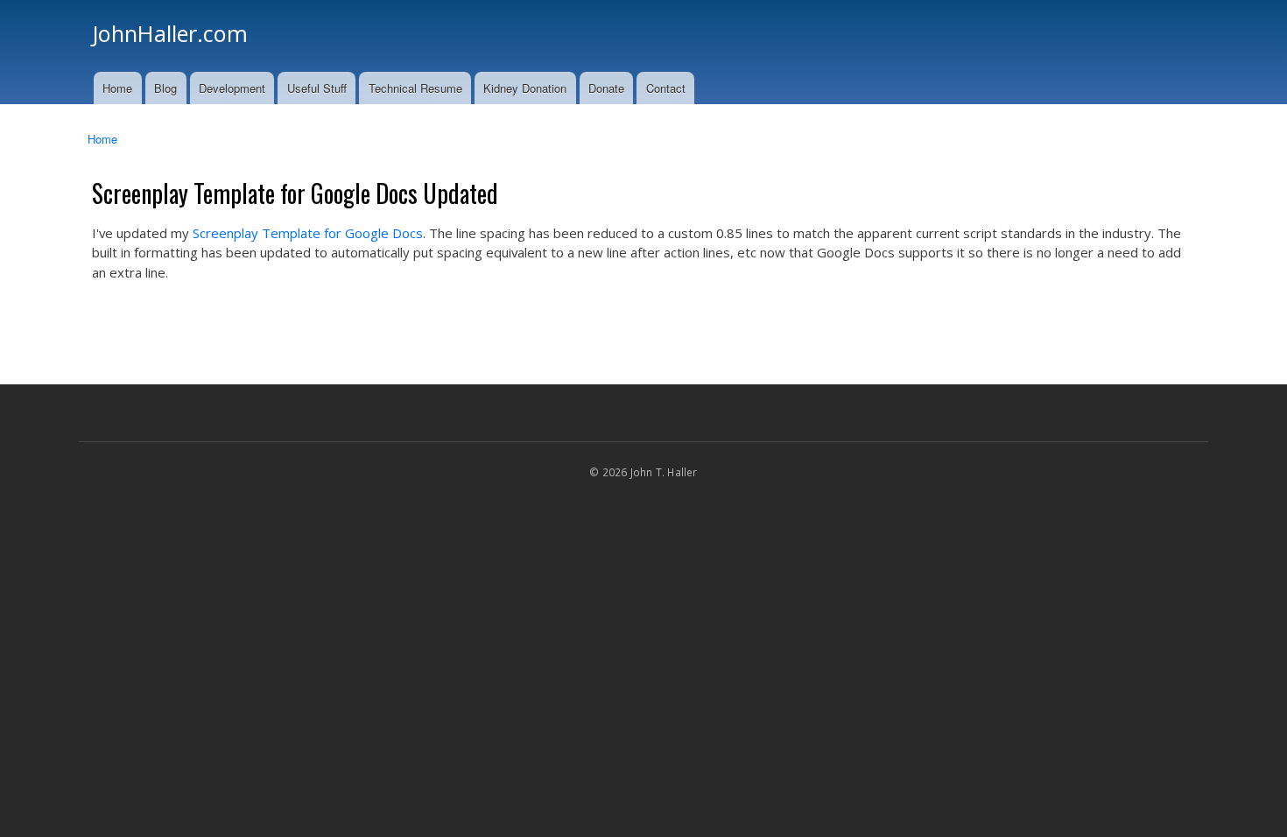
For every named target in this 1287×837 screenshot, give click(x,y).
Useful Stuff (317, 88)
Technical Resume (415, 88)
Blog (165, 88)
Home (117, 88)
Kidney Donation (524, 88)
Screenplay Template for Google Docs (308, 233)
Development (232, 88)
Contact (666, 88)
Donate (606, 88)
